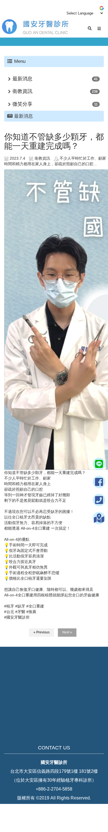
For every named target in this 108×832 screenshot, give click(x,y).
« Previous (42, 632)
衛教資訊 (22, 91)
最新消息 (22, 79)
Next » (67, 632)
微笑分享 (22, 104)
